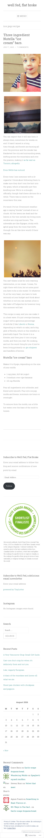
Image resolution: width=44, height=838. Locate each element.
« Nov (5, 750)
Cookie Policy (11, 828)
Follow (9, 486)
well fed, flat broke (22, 5)
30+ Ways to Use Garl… (21, 807)
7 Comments (23, 47)
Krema (31, 324)
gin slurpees (31, 347)
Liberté (22, 324)
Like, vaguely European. (14, 670)
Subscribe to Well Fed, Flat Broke (20, 457)
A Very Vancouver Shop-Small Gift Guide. (21, 655)
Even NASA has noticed (14, 170)
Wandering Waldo (19, 775)
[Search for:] (16, 630)
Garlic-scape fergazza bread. (24, 811)
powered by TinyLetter (13, 589)
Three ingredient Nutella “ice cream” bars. (16, 39)
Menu (23, 16)
